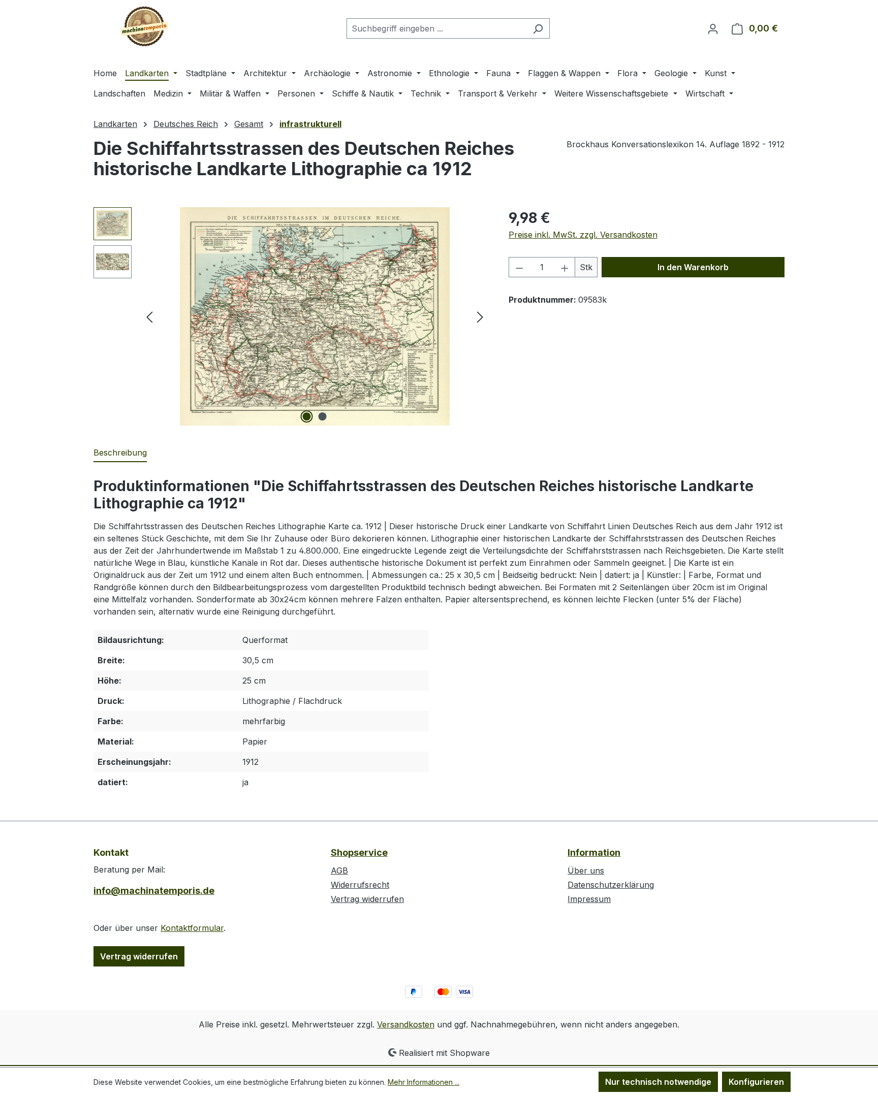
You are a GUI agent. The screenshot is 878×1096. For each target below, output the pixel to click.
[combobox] (436, 28)
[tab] (120, 453)
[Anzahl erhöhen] (565, 267)
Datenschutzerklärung (611, 885)
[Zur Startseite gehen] (144, 26)
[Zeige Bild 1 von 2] (307, 416)
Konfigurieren (756, 1082)
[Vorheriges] (149, 316)
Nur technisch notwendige (658, 1082)
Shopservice (359, 852)
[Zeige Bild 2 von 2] (323, 416)
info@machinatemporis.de (153, 890)
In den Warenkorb (693, 267)
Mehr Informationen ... (423, 1082)
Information (594, 852)
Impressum (589, 899)
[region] (290, 316)
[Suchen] (538, 28)
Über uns (586, 870)
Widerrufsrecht (360, 885)
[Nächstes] (480, 316)
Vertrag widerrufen (139, 956)
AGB (339, 870)
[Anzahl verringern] (519, 267)
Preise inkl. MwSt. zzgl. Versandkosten (583, 235)
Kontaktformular (192, 928)
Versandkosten (405, 1024)
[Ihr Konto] (713, 28)
